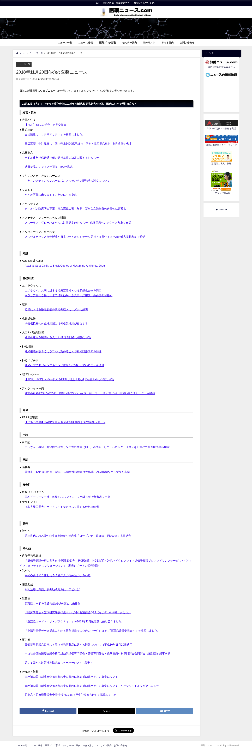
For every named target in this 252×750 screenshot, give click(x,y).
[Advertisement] (221, 94)
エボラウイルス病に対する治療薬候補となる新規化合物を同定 (63, 290)
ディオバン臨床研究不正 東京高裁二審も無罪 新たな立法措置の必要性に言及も (75, 208)
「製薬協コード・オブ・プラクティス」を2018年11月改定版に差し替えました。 (74, 621)
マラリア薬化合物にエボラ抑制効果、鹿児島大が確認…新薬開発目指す (68, 295)
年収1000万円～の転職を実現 (221, 129)
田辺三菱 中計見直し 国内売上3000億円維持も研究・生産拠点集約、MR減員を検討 (78, 143)
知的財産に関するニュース (221, 67)
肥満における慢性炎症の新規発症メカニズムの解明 (56, 309)
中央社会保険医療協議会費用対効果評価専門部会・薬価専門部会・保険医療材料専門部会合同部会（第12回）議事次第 (97, 653)
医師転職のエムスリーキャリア (221, 145)
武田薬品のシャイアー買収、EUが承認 (49, 166)
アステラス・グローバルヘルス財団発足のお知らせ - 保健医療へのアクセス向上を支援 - (79, 222)
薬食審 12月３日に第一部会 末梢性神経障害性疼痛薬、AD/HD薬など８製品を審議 (77, 472)
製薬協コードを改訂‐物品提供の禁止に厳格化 (52, 603)
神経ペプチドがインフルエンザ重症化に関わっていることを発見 (64, 365)
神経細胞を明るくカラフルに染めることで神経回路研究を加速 (63, 351)
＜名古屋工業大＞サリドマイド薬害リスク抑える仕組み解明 (62, 506)
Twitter (224, 210)
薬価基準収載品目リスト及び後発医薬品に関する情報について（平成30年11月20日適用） (80, 644)
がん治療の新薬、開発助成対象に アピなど (52, 589)
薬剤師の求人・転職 (221, 164)
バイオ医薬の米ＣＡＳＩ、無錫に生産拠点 (51, 194)
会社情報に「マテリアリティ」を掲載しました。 (55, 134)
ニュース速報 (85, 42)
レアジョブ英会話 (221, 193)
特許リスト (149, 42)
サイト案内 (168, 42)
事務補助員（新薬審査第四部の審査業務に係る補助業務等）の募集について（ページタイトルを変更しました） (93, 685)
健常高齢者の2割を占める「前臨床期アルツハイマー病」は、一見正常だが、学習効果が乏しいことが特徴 (90, 393)
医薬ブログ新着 (107, 42)
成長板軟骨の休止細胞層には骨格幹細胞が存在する (56, 323)
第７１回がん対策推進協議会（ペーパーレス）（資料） (59, 662)
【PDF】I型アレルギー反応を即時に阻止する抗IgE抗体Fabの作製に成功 (69, 379)
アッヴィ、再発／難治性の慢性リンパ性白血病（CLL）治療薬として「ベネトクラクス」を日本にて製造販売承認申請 (97, 447)
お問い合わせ (187, 42)
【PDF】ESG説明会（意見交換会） (47, 124)
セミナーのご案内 (71, 745)
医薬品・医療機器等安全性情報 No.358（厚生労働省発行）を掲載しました (71, 694)
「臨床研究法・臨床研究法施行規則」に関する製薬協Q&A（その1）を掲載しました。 (78, 612)
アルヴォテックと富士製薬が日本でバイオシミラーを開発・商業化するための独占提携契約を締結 (85, 236)
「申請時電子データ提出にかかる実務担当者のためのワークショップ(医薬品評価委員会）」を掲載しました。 (92, 630)
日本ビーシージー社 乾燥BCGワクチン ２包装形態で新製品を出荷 (69, 496)
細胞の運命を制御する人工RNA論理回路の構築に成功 (58, 337)
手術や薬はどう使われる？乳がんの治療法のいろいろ (58, 575)
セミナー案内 (129, 42)
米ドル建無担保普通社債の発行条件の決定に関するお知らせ (62, 157)
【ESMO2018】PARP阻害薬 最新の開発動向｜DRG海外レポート (65, 422)
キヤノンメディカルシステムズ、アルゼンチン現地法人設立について (67, 180)
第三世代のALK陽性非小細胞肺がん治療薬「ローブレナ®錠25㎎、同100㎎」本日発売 (78, 535)
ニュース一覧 (65, 42)
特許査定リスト (90, 745)
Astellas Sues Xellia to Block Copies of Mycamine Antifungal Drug (66, 265)
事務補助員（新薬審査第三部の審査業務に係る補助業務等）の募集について (71, 676)
